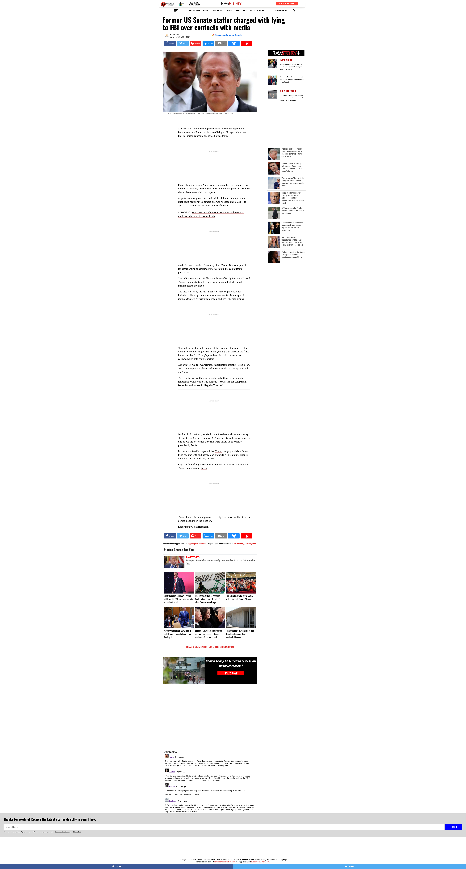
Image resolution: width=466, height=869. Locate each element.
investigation (227, 291)
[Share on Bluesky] (234, 43)
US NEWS (206, 10)
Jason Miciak (286, 60)
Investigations (218, 10)
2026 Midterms (194, 10)
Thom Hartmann (288, 91)
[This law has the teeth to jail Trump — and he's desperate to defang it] (272, 80)
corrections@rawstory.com (224, 862)
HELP (245, 10)
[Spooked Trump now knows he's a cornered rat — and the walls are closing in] (272, 94)
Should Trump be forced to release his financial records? (231, 663)
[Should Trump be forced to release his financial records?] (184, 670)
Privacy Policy (254, 860)
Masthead (244, 860)
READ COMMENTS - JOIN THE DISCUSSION (210, 647)
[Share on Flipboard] (195, 43)
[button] (294, 10)
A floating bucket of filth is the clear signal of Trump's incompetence (291, 66)
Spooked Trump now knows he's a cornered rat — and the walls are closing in (292, 97)
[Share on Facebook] (170, 43)
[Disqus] (210, 717)
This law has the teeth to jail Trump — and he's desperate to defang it (292, 79)
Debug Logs (282, 860)
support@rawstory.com (260, 862)
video (238, 10)
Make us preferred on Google (228, 35)
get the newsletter (257, 10)
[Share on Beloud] (246, 43)
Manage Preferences (269, 860)
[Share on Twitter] (183, 43)
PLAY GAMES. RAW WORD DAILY (194, 4)
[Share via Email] (221, 43)
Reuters (176, 34)
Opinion (230, 10)
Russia (204, 468)
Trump (218, 451)
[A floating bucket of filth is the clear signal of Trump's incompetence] (272, 63)
